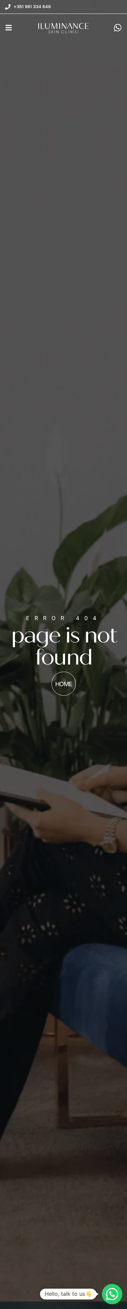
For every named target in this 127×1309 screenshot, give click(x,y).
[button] (112, 1294)
